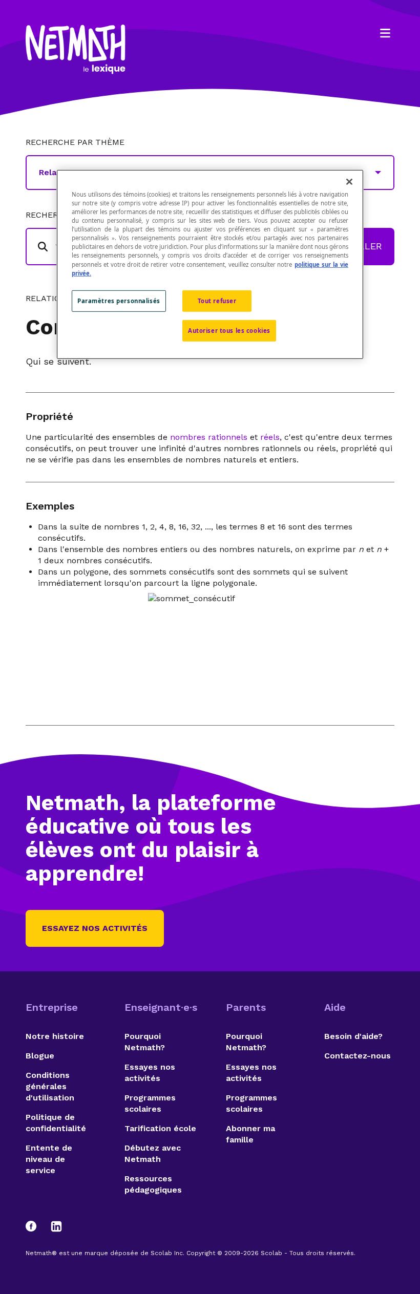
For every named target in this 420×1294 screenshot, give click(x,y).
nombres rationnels (208, 437)
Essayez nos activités (95, 928)
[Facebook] (36, 1226)
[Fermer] (349, 182)
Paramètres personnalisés (118, 301)
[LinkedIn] (56, 1226)
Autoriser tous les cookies (229, 330)
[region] (210, 264)
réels (270, 437)
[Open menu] (385, 33)
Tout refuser (217, 301)
